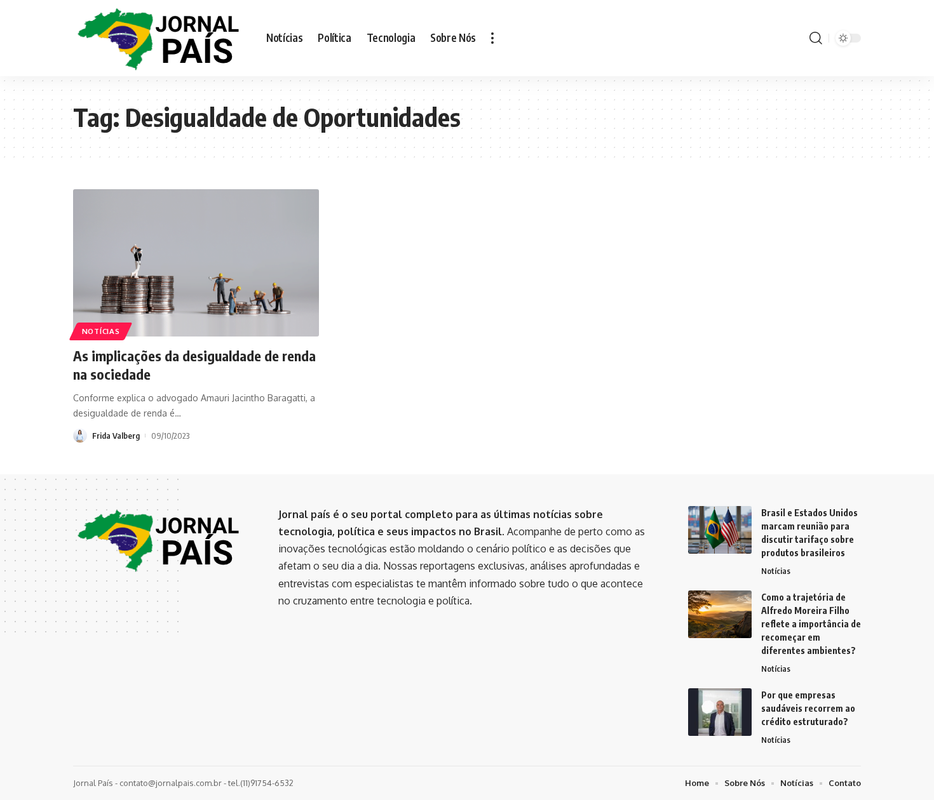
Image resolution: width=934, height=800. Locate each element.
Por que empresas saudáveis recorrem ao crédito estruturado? (808, 708)
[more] (492, 38)
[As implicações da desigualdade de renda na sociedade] (196, 263)
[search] (815, 38)
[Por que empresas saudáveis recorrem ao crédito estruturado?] (720, 712)
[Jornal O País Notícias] (159, 38)
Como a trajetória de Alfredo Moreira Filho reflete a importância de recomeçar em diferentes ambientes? (811, 624)
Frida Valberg (116, 435)
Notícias (101, 331)
